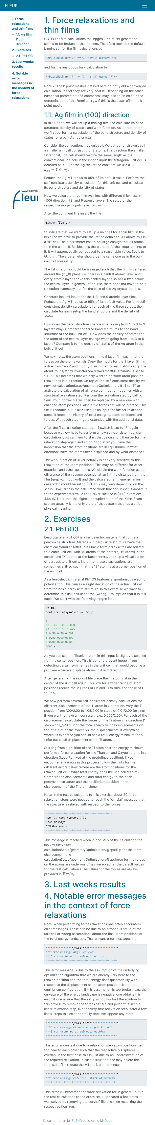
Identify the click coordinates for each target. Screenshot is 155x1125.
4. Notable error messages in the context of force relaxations (23, 85)
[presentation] (56, 170)
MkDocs (106, 1121)
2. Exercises (21, 50)
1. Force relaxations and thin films (22, 23)
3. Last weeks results (23, 64)
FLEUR (11, 5)
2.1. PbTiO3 (24, 56)
